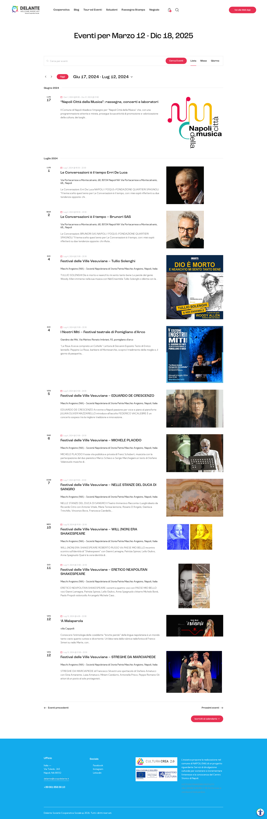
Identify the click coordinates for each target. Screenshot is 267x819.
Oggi (62, 77)
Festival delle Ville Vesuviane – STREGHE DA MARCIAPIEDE (108, 657)
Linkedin (97, 772)
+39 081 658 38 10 (54, 787)
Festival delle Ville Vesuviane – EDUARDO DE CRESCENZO (107, 396)
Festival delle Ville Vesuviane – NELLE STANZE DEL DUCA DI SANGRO (108, 487)
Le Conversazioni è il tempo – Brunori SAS (95, 217)
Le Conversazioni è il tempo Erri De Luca (93, 172)
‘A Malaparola (71, 621)
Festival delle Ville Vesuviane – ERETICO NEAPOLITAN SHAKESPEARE (103, 572)
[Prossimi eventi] (51, 76)
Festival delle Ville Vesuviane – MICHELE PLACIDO (100, 440)
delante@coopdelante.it (56, 778)
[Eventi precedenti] (45, 76)
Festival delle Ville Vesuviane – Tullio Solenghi (97, 261)
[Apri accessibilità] (260, 812)
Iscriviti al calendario (206, 719)
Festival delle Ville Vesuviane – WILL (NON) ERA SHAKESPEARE (98, 531)
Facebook (98, 765)
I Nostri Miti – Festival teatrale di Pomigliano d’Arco (102, 332)
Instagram (98, 769)
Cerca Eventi (176, 61)
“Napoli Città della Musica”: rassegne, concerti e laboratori (109, 102)
